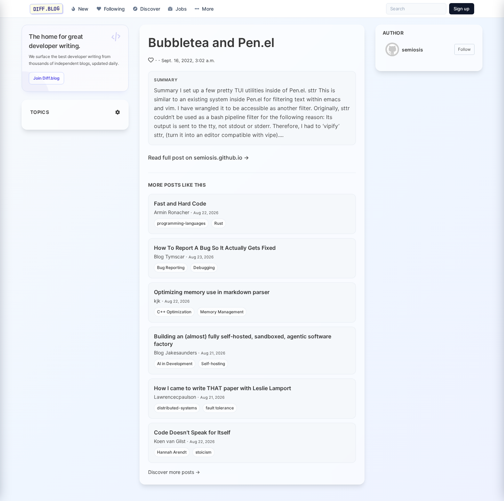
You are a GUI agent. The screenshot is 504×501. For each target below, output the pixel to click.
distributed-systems (177, 407)
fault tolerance (220, 407)
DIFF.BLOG (46, 8)
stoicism (203, 452)
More (208, 9)
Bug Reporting (170, 267)
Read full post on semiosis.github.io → (198, 157)
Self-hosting (213, 363)
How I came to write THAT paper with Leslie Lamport (222, 388)
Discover (150, 9)
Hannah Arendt (172, 452)
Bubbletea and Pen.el (211, 42)
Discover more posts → (174, 472)
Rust (218, 223)
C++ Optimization (174, 311)
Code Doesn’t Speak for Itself (192, 432)
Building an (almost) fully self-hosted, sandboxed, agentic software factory (242, 340)
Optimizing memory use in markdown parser (211, 292)
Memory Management (221, 311)
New (83, 9)
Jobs (181, 9)
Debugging (204, 267)
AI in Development (174, 363)
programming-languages (181, 223)
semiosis (412, 50)
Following (114, 9)
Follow (464, 49)
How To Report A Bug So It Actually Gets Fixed (215, 247)
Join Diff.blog (46, 78)
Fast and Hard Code (180, 203)
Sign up (461, 8)
